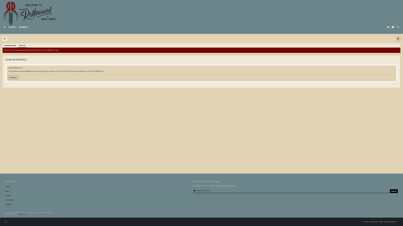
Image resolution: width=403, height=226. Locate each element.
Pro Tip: (22, 45)
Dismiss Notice (399, 50)
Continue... (14, 77)
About (7, 191)
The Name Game (10, 45)
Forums (12, 27)
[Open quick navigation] (398, 39)
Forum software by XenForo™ (22, 212)
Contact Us (374, 222)
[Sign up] (393, 27)
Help (381, 222)
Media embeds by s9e (47, 212)
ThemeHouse (21, 214)
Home (7, 187)
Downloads (9, 200)
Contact (8, 204)
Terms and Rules (390, 222)
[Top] (396, 223)
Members (23, 27)
